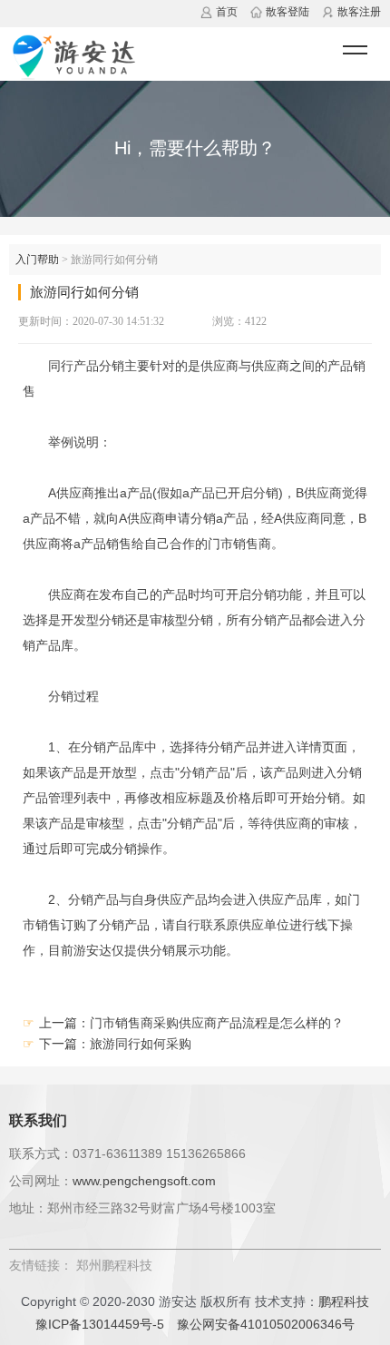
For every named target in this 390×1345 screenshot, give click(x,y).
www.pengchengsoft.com (144, 1180)
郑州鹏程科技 (114, 1265)
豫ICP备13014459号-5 (99, 1324)
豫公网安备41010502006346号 (266, 1324)
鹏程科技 (343, 1301)
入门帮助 (37, 259)
